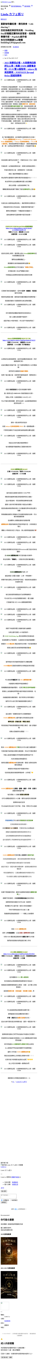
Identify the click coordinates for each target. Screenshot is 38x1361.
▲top (2, 1187)
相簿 (5, 50)
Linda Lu (3, 1167)
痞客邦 (13, 1177)
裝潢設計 (15, 1182)
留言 (17, 1177)
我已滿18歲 (4, 1357)
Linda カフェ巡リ (12, 14)
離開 (10, 1357)
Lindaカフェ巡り (21, 1082)
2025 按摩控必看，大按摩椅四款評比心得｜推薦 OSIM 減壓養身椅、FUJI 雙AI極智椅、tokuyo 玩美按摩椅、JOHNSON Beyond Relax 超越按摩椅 (20, 69)
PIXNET (8, 1333)
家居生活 (15, 1184)
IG (13, 1082)
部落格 (6, 53)
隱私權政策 (33, 1333)
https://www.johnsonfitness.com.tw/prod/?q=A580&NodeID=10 (19, 229)
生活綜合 (16, 47)
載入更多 (3, 1191)
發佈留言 (3, 1202)
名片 (5, 55)
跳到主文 (4, 19)
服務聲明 (19, 1335)
